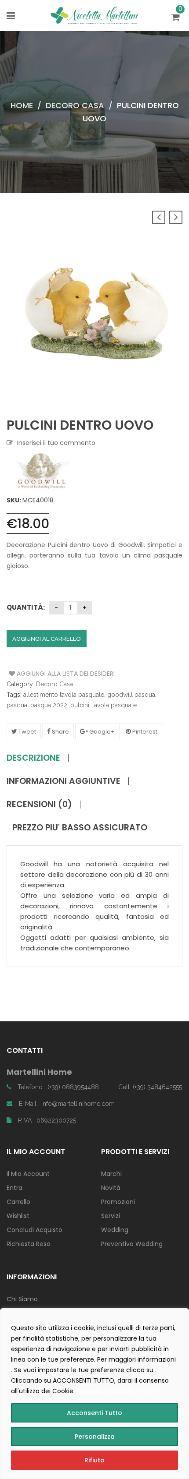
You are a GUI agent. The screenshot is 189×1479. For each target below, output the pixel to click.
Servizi (110, 1215)
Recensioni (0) (39, 804)
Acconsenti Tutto (94, 1412)
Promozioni (118, 1201)
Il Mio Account (28, 1173)
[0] (176, 18)
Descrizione (33, 758)
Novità (110, 1187)
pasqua (17, 705)
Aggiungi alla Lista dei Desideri (42, 673)
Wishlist (18, 1215)
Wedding (114, 1229)
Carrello (18, 1201)
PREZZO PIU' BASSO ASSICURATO (79, 828)
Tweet (26, 731)
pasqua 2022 (48, 705)
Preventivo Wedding (132, 1243)
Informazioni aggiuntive (63, 781)
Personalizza (95, 1436)
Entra (14, 1187)
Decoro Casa (75, 105)
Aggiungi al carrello (46, 638)
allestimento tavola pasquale (63, 694)
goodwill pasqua (131, 694)
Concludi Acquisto (34, 1229)
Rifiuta (94, 1460)
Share (60, 731)
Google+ (101, 731)
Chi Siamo (22, 1299)
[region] (94, 1393)
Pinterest (144, 731)
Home (22, 105)
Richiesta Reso (29, 1243)
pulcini (79, 705)
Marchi (111, 1173)
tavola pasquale (114, 705)
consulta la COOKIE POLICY (118, 1391)
